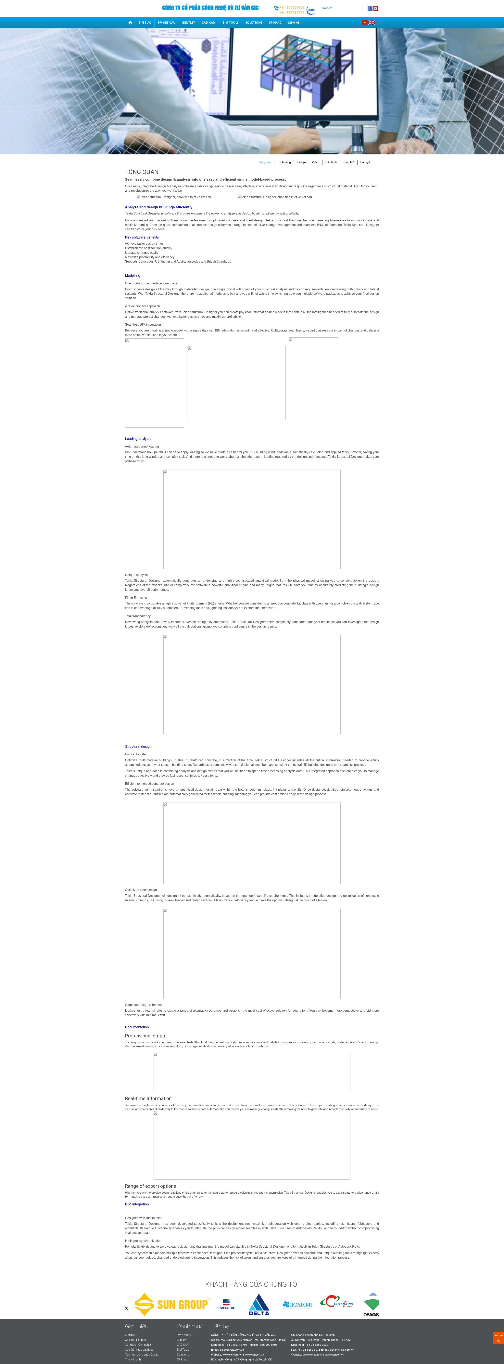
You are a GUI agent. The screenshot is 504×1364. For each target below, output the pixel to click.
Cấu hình (331, 162)
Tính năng (284, 162)
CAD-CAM (209, 22)
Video (315, 162)
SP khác (275, 22)
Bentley (188, 22)
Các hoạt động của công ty (141, 1354)
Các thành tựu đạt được (139, 1349)
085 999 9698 (268, 1344)
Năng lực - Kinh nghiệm (139, 1344)
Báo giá (365, 162)
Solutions (254, 22)
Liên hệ (293, 22)
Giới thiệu (130, 1334)
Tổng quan (265, 162)
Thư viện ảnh (133, 1359)
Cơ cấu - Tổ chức (135, 1339)
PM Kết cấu (166, 22)
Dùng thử (348, 162)
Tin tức (145, 22)
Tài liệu (301, 162)
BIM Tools (230, 22)
